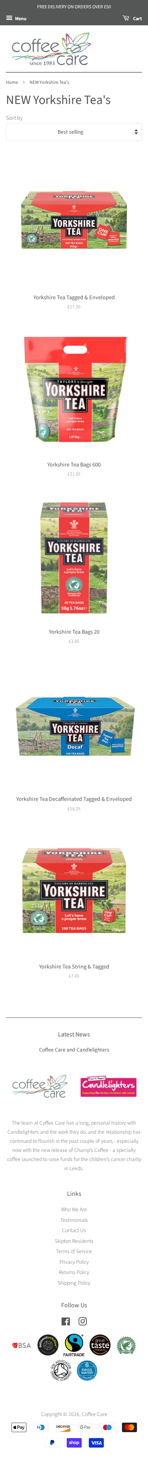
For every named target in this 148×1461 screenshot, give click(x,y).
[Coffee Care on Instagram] (82, 1323)
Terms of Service (74, 1251)
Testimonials (74, 1220)
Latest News (74, 1034)
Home (12, 82)
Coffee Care (94, 1414)
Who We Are (74, 1209)
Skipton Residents (74, 1241)
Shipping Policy (74, 1283)
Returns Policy (74, 1272)
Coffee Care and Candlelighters (74, 1049)
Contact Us (74, 1230)
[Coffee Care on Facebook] (65, 1323)
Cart (137, 18)
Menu (20, 18)
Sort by (14, 118)
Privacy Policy (74, 1262)
